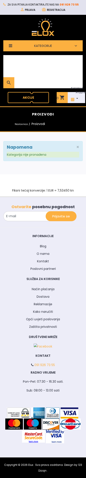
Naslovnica (21, 124)
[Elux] (43, 27)
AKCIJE (28, 97)
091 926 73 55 (69, 4)
